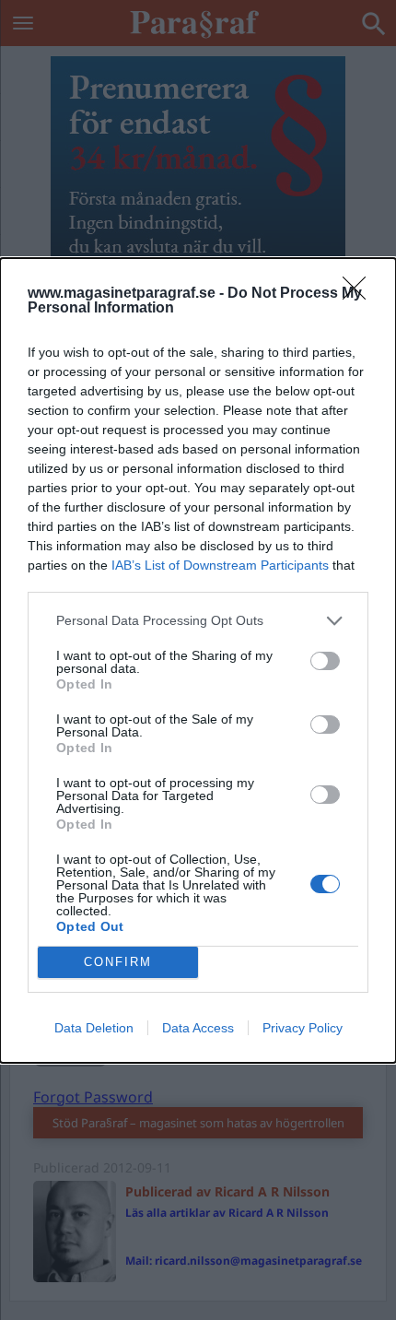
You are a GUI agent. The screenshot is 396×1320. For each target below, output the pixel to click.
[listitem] (198, 621)
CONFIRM (118, 962)
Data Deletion (94, 1027)
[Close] (360, 294)
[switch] (325, 661)
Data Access (198, 1027)
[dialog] (198, 660)
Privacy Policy (302, 1027)
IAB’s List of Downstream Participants (220, 565)
